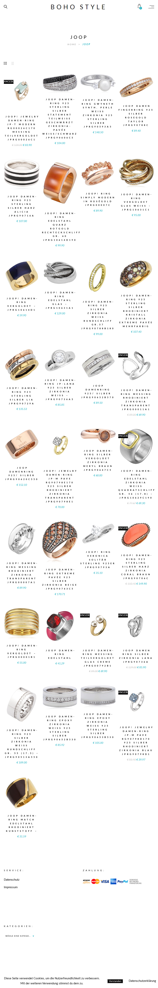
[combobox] (19, 936)
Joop (86, 44)
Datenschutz (11, 879)
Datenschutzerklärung (142, 981)
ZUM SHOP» (21, 97)
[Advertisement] (115, 948)
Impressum (11, 887)
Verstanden (115, 981)
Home (72, 44)
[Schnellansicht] (30, 89)
